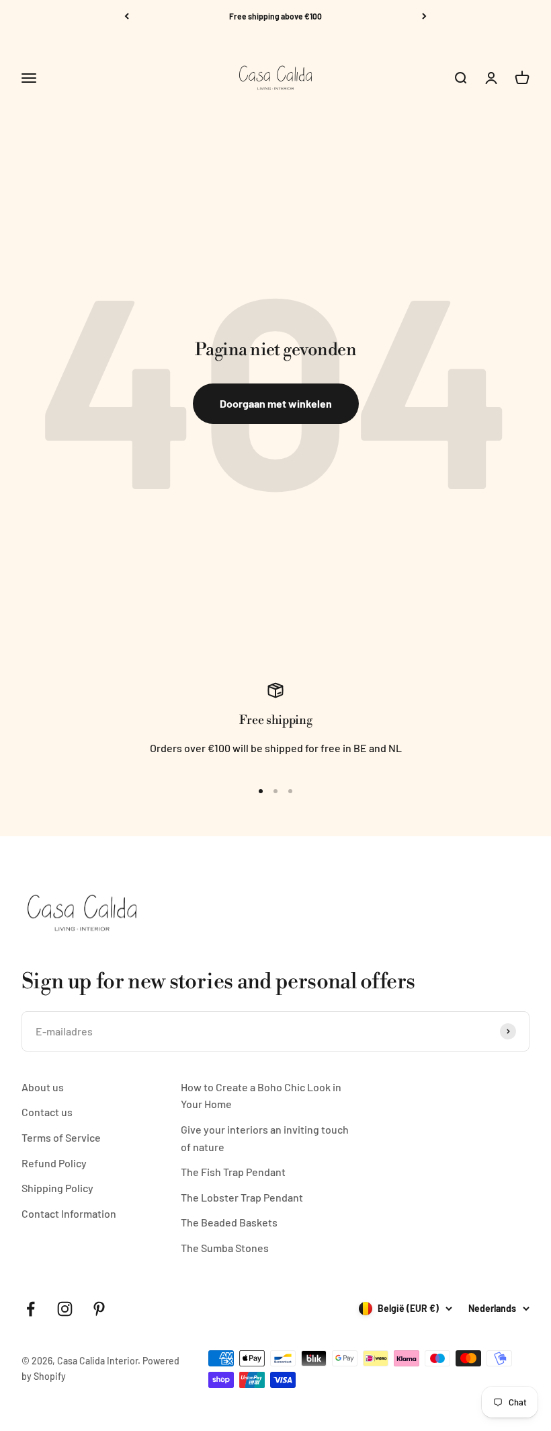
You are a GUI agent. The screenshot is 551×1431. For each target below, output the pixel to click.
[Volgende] (424, 16)
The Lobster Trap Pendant (242, 1197)
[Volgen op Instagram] (65, 1309)
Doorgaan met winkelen (276, 403)
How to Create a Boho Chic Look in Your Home (261, 1095)
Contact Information (69, 1213)
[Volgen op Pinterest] (99, 1309)
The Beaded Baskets (229, 1222)
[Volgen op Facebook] (31, 1309)
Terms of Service (61, 1137)
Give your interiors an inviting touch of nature (265, 1138)
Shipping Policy (57, 1187)
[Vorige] (126, 16)
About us (43, 1086)
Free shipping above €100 (275, 16)
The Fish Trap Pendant (233, 1171)
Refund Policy (54, 1163)
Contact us (47, 1111)
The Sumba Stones (225, 1247)
